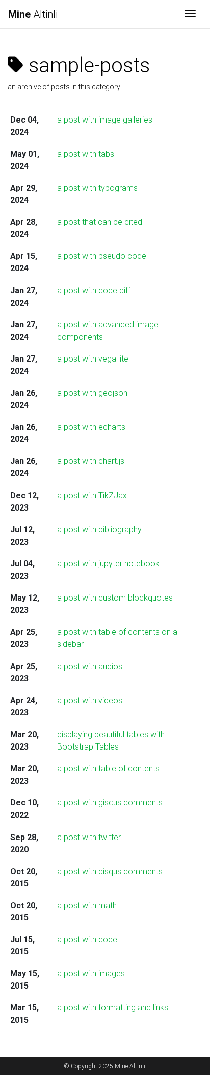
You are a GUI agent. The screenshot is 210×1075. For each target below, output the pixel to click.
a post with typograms (97, 188)
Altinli (33, 14)
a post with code (87, 939)
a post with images (91, 973)
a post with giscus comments (110, 803)
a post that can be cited (99, 222)
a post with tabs (85, 154)
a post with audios (89, 666)
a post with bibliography (99, 529)
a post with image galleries (104, 120)
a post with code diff (93, 290)
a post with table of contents (108, 768)
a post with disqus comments (110, 871)
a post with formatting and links (112, 1007)
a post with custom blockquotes (115, 598)
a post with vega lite (92, 359)
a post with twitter (89, 837)
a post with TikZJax (92, 495)
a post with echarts (91, 427)
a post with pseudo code (101, 256)
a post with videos (89, 700)
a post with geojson (92, 393)
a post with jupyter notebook (108, 564)
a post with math (87, 905)
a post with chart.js (90, 461)
